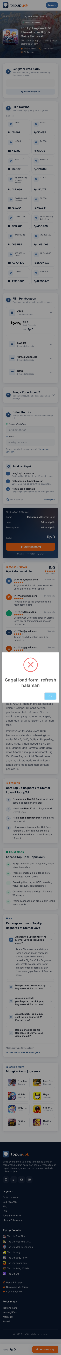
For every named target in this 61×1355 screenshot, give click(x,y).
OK (50, 696)
